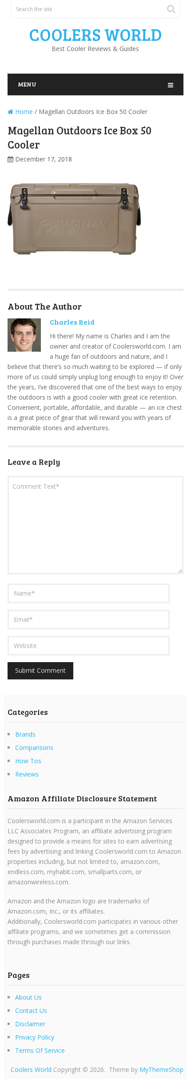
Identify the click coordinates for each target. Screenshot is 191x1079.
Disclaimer (30, 1024)
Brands (25, 734)
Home (23, 111)
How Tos (28, 761)
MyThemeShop (161, 1069)
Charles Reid (72, 321)
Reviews (27, 774)
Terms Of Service (40, 1050)
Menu (27, 84)
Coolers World (95, 34)
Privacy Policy (34, 1037)
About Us (28, 997)
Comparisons (34, 747)
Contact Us (31, 1010)
